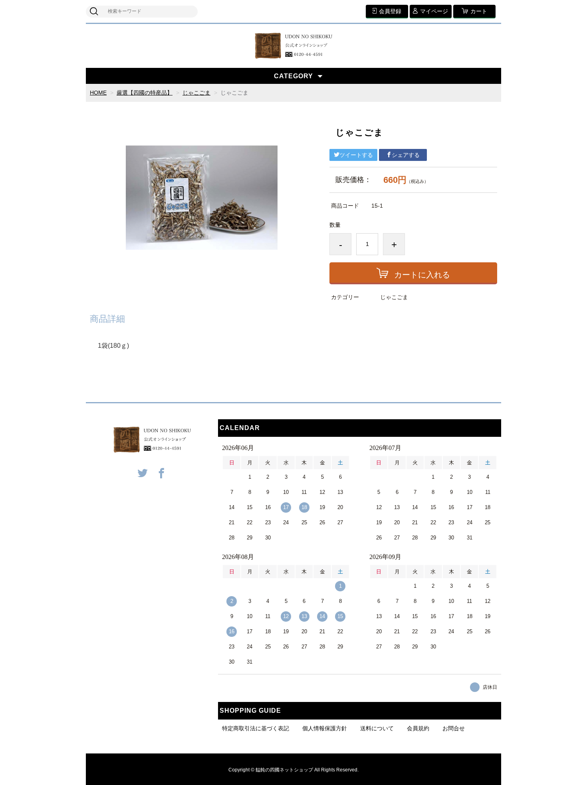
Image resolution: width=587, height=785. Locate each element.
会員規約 (418, 728)
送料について (377, 728)
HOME (98, 92)
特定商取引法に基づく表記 (255, 728)
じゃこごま (196, 92)
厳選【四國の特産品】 (145, 92)
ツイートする (356, 155)
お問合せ (453, 728)
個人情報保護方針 (324, 728)
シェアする (406, 155)
